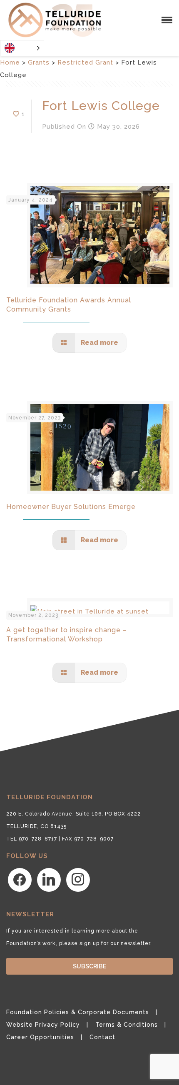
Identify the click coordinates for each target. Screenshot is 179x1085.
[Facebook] (20, 880)
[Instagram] (78, 880)
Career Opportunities (40, 1037)
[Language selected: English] (22, 48)
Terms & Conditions (126, 1024)
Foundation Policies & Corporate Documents (77, 1012)
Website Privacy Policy (43, 1024)
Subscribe (89, 966)
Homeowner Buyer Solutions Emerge (71, 507)
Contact (102, 1037)
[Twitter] (49, 880)
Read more (98, 343)
